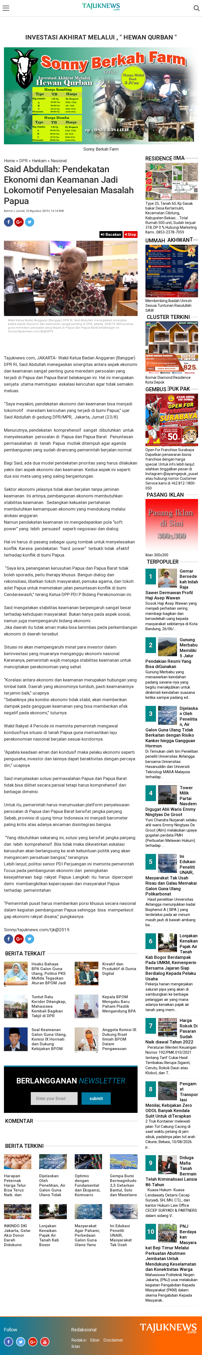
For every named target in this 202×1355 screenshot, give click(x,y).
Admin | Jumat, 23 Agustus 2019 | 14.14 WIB (34, 211)
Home (9, 160)
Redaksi (78, 1340)
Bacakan (112, 234)
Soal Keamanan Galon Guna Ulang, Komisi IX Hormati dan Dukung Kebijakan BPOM (49, 1039)
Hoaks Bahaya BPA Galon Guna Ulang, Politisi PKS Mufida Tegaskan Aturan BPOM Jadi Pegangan (35, 976)
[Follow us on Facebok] (8, 1341)
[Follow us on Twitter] (20, 1341)
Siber (95, 1340)
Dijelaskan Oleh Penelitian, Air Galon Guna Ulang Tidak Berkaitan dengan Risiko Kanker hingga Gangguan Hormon (171, 727)
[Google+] (19, 222)
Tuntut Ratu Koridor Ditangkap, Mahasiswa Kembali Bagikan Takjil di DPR (49, 1006)
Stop (131, 234)
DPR (23, 160)
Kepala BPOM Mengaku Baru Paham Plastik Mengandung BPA (119, 1004)
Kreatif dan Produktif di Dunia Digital (119, 969)
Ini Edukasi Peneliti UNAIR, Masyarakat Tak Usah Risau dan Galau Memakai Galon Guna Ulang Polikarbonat (171, 875)
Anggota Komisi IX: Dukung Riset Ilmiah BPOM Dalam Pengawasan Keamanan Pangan (106, 1041)
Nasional (59, 160)
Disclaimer (113, 1340)
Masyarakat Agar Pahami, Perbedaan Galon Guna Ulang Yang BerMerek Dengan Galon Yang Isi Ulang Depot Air (88, 1245)
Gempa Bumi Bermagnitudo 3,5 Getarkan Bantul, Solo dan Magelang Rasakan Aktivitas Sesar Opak (123, 1192)
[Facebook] (8, 222)
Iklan (75, 1346)
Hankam (39, 160)
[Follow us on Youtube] (44, 1341)
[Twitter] (29, 222)
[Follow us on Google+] (32, 1341)
